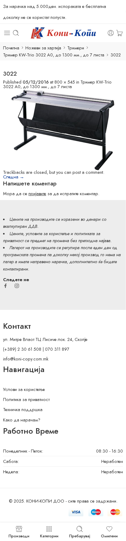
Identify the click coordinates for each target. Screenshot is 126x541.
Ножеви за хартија (43, 48)
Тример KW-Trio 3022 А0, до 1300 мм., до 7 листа (53, 55)
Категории (49, 535)
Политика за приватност (26, 399)
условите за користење (47, 233)
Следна (13, 177)
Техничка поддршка (23, 409)
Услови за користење (24, 389)
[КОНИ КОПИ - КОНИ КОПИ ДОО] (63, 33)
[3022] (63, 129)
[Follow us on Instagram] (17, 285)
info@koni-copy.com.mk (25, 359)
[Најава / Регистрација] (110, 33)
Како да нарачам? (21, 420)
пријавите (37, 193)
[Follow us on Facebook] (5, 285)
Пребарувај (79, 535)
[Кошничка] (119, 33)
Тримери (75, 48)
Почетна (11, 48)
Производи (19, 535)
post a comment (87, 172)
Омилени (109, 535)
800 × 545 (64, 82)
